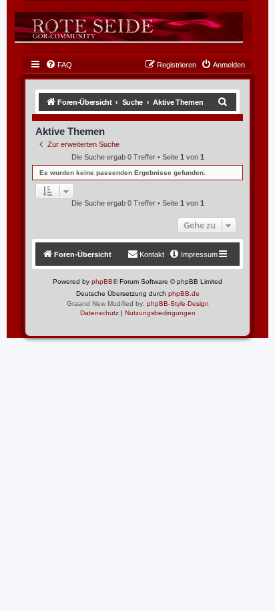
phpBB (102, 281)
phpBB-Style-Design (178, 303)
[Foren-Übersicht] (129, 26)
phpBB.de (184, 293)
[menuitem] (58, 65)
